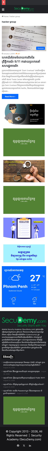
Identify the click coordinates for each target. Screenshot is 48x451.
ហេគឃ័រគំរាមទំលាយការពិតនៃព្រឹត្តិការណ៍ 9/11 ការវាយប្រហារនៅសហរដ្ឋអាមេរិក (21, 61)
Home (5, 16)
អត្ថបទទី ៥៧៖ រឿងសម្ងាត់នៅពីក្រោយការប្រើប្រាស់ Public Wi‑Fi (24, 378)
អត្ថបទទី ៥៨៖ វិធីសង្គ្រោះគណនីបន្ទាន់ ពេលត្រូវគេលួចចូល (21, 371)
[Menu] (3, 10)
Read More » (10, 96)
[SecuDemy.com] (24, 9)
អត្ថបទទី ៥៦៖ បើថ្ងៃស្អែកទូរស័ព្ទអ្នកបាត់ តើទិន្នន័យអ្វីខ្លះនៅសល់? (23, 384)
